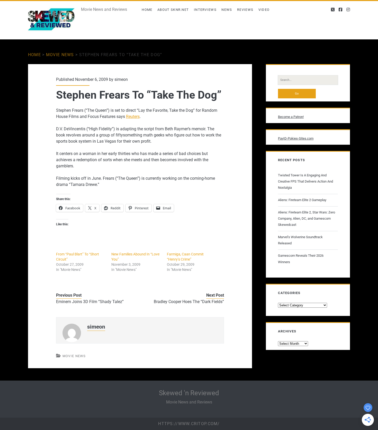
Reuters (133, 116)
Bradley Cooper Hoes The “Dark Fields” (189, 301)
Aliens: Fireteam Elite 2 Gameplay (302, 200)
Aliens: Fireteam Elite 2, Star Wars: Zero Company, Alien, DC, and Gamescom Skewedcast (306, 218)
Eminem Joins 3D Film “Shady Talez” (90, 301)
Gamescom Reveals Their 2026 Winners (300, 259)
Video (264, 10)
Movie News (60, 54)
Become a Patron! (291, 117)
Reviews (245, 10)
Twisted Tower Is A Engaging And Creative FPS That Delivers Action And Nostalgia (305, 181)
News (226, 10)
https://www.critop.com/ (189, 423)
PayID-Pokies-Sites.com (295, 138)
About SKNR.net (173, 10)
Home (147, 10)
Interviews (205, 10)
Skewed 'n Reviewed (189, 393)
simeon (121, 79)
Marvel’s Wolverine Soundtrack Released (300, 240)
